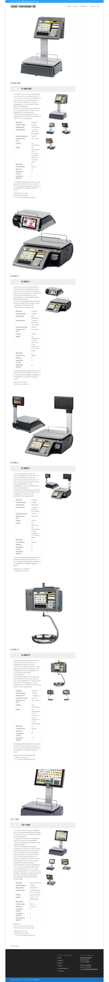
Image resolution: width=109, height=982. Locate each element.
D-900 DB (15, 83)
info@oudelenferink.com (91, 969)
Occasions (61, 971)
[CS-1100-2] (66, 871)
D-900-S (14, 462)
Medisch (60, 963)
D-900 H (14, 649)
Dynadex (37, 979)
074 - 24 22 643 (87, 965)
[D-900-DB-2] (50, 134)
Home (69, 6)
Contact (92, 6)
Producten (83, 6)
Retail (59, 958)
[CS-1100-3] (50, 886)
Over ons (75, 6)
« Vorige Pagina (14, 946)
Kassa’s (60, 965)
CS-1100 (14, 819)
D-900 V (14, 276)
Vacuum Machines (63, 968)
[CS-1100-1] (50, 871)
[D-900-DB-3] (66, 134)
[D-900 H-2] (50, 701)
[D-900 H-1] (66, 701)
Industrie (60, 960)
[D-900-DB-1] (50, 150)
